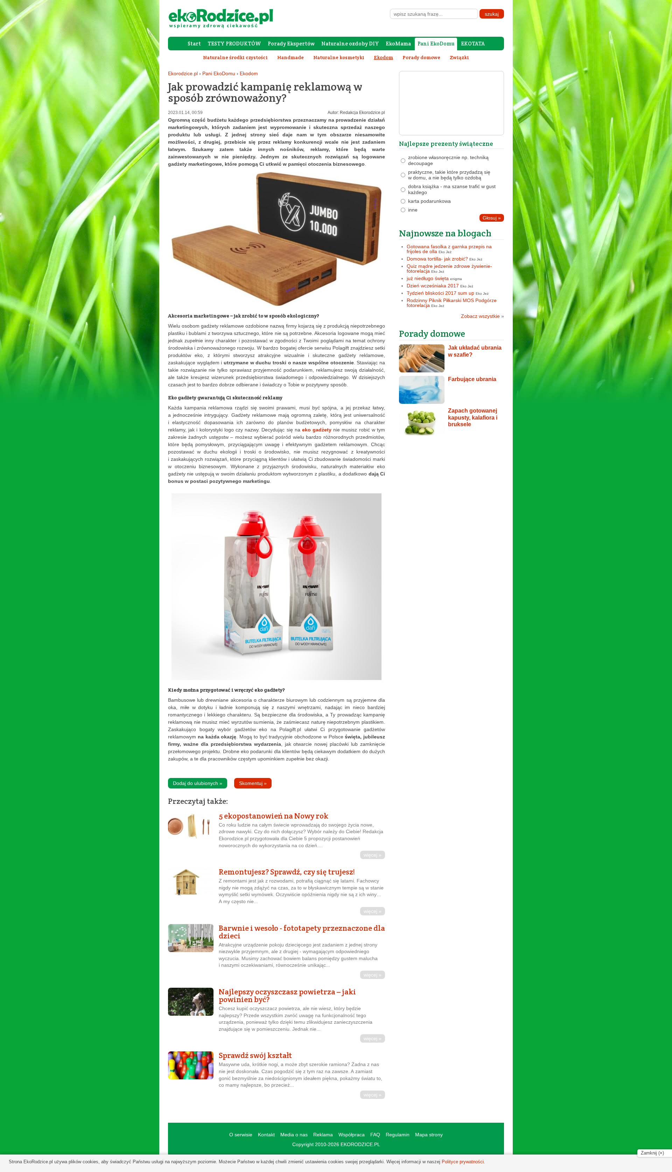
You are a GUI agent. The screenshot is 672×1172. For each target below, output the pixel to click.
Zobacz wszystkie (482, 316)
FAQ (375, 1134)
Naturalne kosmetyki (338, 57)
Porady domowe (421, 57)
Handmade (290, 57)
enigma (456, 279)
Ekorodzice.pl (183, 73)
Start (194, 43)
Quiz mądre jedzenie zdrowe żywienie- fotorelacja (449, 268)
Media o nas (294, 1134)
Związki (459, 57)
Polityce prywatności (463, 1161)
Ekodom (249, 73)
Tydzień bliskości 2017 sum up (440, 293)
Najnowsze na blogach (445, 233)
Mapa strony (429, 1134)
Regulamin (398, 1134)
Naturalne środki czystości (235, 57)
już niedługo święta (428, 278)
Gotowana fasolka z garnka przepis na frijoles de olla (449, 249)
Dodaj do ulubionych (197, 783)
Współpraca (351, 1134)
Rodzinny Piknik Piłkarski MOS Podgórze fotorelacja (452, 303)
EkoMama (398, 43)
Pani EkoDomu (436, 43)
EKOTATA (473, 43)
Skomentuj (253, 783)
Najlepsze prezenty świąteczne (446, 144)
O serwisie (240, 1134)
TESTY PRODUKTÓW (234, 43)
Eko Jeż (445, 252)
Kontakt (266, 1134)
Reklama (323, 1134)
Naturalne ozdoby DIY (350, 43)
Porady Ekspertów (291, 43)
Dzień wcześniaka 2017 (433, 285)
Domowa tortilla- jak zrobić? (437, 259)
